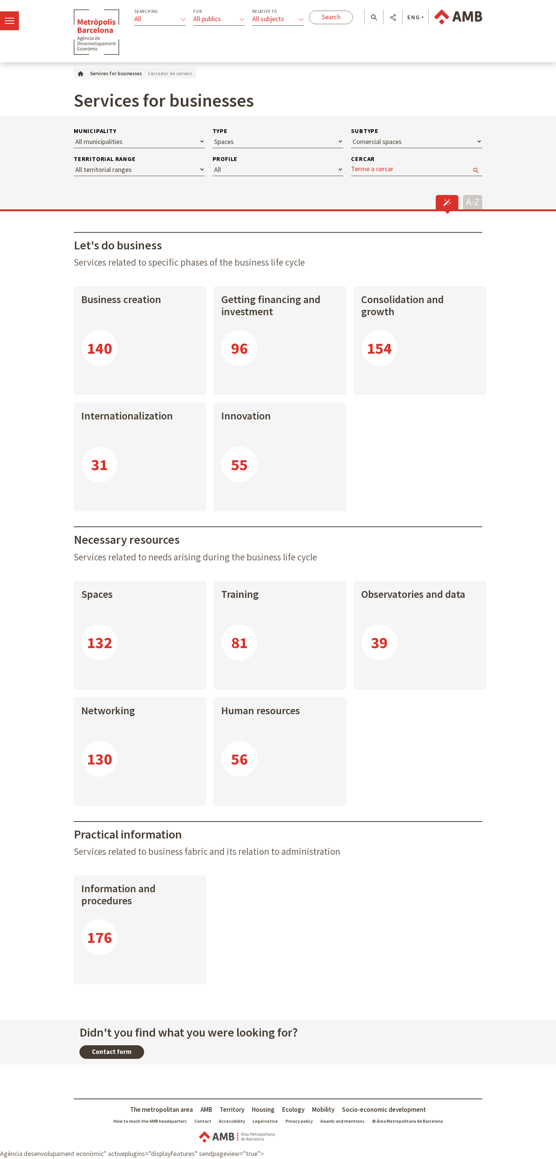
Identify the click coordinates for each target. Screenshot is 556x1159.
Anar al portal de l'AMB (458, 17)
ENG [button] (413, 17)
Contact (202, 1121)
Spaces (97, 594)
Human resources (260, 710)
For (197, 11)
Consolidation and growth (402, 305)
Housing (263, 1109)
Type (220, 131)
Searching (146, 11)
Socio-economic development (384, 1109)
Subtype (365, 131)
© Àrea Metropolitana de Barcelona (407, 1121)
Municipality (95, 131)
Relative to (264, 11)
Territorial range (105, 159)
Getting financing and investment (270, 305)
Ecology (293, 1109)
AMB (206, 1109)
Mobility (323, 1109)
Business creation (121, 299)
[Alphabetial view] (472, 201)
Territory (232, 1109)
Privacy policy (299, 1121)
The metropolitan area (161, 1109)
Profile (225, 159)
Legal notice (265, 1121)
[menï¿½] (9, 20)
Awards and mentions (342, 1121)
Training (240, 594)
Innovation (246, 415)
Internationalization (127, 415)
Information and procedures (118, 894)
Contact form (112, 1052)
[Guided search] (447, 202)
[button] (374, 17)
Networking (108, 710)
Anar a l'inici (96, 32)
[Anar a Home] (80, 73)
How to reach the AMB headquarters (150, 1121)
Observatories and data (413, 594)
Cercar (363, 159)
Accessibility (232, 1121)
